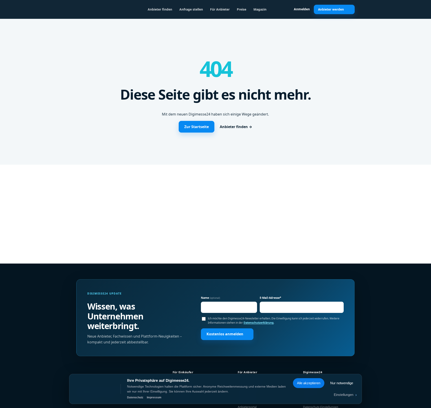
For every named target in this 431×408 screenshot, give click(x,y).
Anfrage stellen (191, 9)
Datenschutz (135, 397)
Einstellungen (345, 395)
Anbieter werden (331, 9)
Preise (241, 9)
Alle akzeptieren (308, 383)
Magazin (259, 9)
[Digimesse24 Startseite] (99, 9)
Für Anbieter (220, 9)
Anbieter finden (160, 9)
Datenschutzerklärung (259, 323)
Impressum (154, 397)
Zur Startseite (196, 126)
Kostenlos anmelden (225, 334)
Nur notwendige (341, 383)
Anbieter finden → (236, 126)
